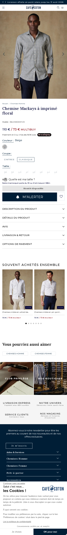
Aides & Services (15, 452)
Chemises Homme (17, 104)
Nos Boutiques (50, 378)
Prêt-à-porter (15, 473)
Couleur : (8, 140)
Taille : (6, 166)
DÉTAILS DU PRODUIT (16, 217)
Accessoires (14, 480)
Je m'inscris (19, 445)
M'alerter (32, 197)
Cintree (9, 159)
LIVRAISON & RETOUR (15, 235)
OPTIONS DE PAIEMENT (17, 244)
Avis (5, 226)
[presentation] (3, 2)
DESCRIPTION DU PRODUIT (19, 208)
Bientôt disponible (34, 188)
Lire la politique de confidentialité (17, 522)
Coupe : (7, 153)
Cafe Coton (33, 7)
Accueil (5, 104)
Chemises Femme (43, 353)
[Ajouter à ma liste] (61, 196)
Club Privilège (16, 378)
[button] (63, 54)
